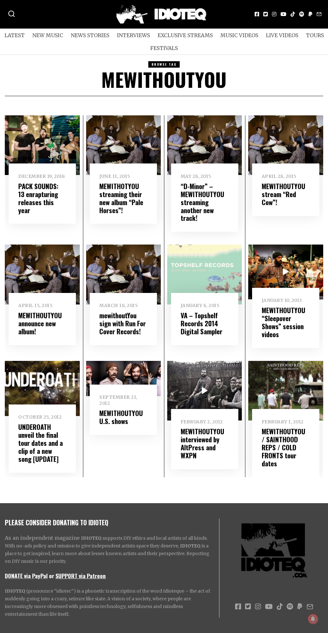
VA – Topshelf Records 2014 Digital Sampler (201, 323)
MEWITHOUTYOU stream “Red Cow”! (283, 194)
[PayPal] (310, 14)
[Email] (319, 14)
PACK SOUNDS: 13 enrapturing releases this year (38, 198)
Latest (14, 35)
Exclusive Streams (185, 35)
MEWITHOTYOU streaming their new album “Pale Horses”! (121, 198)
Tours (315, 35)
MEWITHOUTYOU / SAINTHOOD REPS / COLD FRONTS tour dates (283, 447)
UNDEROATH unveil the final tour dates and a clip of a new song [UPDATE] (40, 443)
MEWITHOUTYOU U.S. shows (121, 417)
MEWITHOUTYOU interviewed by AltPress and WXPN (202, 443)
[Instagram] (274, 14)
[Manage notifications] (313, 619)
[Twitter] (265, 14)
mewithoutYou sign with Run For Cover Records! (122, 323)
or (51, 575)
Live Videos (282, 35)
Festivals (164, 48)
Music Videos (239, 35)
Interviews (133, 35)
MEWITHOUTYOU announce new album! (40, 323)
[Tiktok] (293, 14)
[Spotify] (302, 14)
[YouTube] (283, 14)
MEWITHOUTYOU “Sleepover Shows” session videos (283, 322)
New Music (47, 35)
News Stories (90, 35)
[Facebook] (257, 14)
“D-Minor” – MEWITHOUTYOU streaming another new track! (202, 202)
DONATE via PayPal (26, 575)
